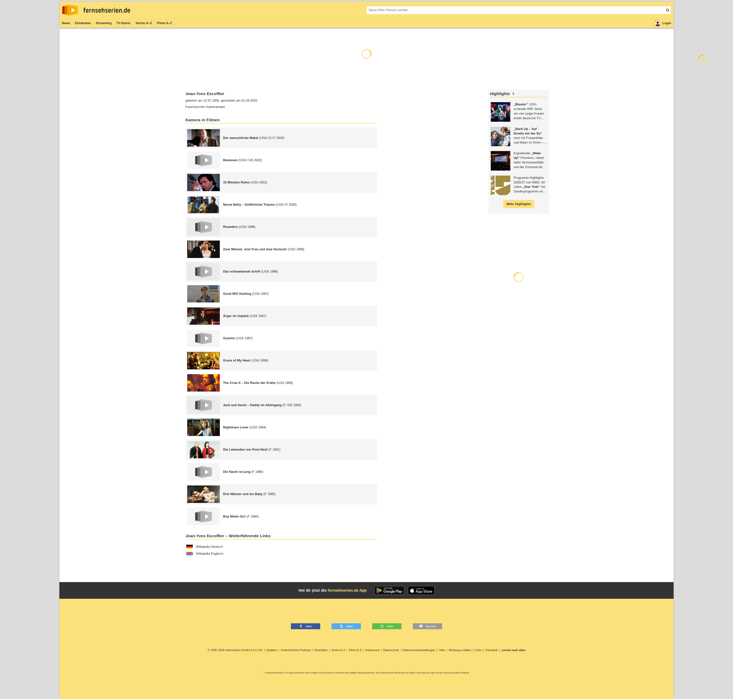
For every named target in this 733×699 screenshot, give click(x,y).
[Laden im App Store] (421, 590)
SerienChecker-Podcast (296, 650)
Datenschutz (391, 650)
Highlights (500, 93)
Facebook (491, 650)
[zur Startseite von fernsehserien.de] (70, 10)
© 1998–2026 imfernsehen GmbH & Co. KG (235, 650)
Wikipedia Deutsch (209, 547)
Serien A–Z (143, 23)
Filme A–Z (164, 23)
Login (666, 23)
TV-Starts (123, 23)
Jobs (442, 650)
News (66, 23)
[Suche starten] (667, 10)
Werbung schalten (460, 650)
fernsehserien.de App (347, 590)
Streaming (104, 23)
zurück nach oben (513, 650)
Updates (271, 650)
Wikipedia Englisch (209, 553)
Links (478, 650)
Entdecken (83, 23)
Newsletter (321, 650)
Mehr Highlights (518, 204)
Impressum (372, 650)
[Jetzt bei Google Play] (389, 590)
